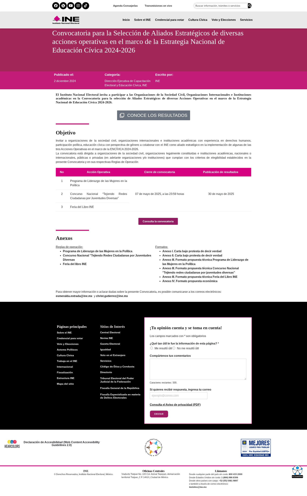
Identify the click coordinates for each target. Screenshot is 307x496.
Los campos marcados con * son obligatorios (178, 336)
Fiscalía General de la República (119, 388)
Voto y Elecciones (224, 19)
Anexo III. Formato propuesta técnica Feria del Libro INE (200, 276)
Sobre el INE (142, 19)
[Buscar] (249, 5)
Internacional (65, 366)
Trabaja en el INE (67, 361)
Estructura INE (65, 378)
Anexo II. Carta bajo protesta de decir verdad (192, 255)
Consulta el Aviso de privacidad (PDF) (175, 404)
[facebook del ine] (55, 5)
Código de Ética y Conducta (117, 366)
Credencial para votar (169, 19)
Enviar (159, 414)
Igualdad (105, 349)
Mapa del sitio (65, 383)
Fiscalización (65, 372)
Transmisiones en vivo (158, 5)
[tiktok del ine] (85, 5)
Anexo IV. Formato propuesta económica (189, 281)
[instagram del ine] (78, 5)
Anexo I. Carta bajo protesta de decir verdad (192, 251)
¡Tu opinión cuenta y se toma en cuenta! (186, 327)
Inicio (126, 19)
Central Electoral (110, 332)
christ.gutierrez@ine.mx (112, 296)
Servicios (246, 19)
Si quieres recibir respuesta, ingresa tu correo (180, 389)
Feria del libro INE (75, 264)
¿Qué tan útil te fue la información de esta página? (184, 343)
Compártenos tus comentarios (170, 355)
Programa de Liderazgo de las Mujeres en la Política (97, 251)
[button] (297, 471)
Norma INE (106, 338)
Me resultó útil (163, 348)
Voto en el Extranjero (112, 355)
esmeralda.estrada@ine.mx (74, 296)
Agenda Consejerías (125, 5)
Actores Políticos (67, 349)
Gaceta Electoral (110, 343)
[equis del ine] (63, 5)
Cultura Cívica (197, 19)
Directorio (106, 372)
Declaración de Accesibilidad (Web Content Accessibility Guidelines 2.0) (61, 444)
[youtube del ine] (70, 5)
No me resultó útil (188, 348)
